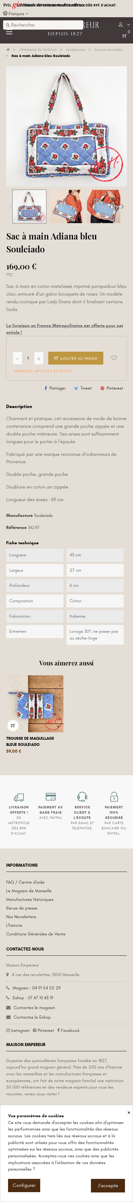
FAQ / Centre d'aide (25, 882)
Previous (11, 206)
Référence (16, 527)
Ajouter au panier (78, 358)
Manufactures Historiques (30, 899)
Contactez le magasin (34, 1007)
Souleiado (43, 515)
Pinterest (115, 388)
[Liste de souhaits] (114, 358)
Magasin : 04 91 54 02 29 (37, 988)
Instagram (20, 1030)
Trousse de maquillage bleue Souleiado (30, 741)
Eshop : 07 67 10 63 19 (33, 997)
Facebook (70, 1030)
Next (122, 206)
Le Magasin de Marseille (29, 890)
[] (13, 725)
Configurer (24, 1185)
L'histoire (14, 925)
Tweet (86, 388)
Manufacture (19, 515)
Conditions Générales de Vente (36, 934)
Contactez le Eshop (32, 1017)
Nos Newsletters (21, 916)
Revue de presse (21, 908)
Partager (57, 388)
